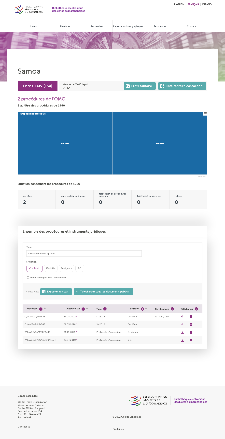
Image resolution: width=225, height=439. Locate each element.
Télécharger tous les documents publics (104, 291)
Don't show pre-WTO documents (48, 277)
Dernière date (73, 308)
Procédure (32, 308)
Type (29, 247)
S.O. (80, 268)
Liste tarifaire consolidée (183, 85)
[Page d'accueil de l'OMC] (139, 401)
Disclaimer (118, 429)
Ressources (160, 26)
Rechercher (97, 26)
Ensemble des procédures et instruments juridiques (64, 231)
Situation (134, 308)
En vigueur (66, 268)
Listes (33, 26)
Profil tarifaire (141, 85)
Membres (65, 26)
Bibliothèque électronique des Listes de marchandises (68, 9)
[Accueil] (28, 9)
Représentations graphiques (128, 26)
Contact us (24, 426)
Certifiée (50, 268)
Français (193, 4)
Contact (191, 26)
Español (207, 4)
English (179, 4)
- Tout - (36, 268)
